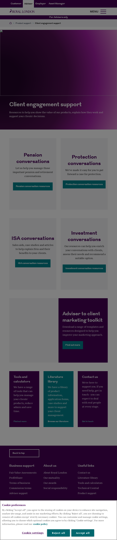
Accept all (83, 533)
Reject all (58, 533)
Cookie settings (33, 532)
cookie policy (40, 524)
